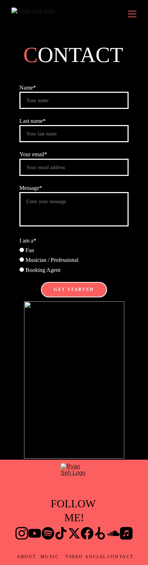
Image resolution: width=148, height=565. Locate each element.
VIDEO (74, 556)
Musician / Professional (51, 260)
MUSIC (50, 556)
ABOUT (26, 556)
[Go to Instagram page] (21, 533)
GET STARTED (74, 289)
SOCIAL (95, 556)
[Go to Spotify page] (48, 533)
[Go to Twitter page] (74, 533)
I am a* (27, 241)
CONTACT (120, 556)
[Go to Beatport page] (100, 533)
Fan (29, 250)
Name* (27, 88)
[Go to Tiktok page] (61, 533)
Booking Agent (42, 270)
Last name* (32, 121)
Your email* (33, 154)
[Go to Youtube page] (34, 533)
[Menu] (132, 14)
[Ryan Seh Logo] (74, 477)
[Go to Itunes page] (126, 533)
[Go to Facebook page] (87, 533)
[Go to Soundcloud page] (113, 533)
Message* (30, 188)
